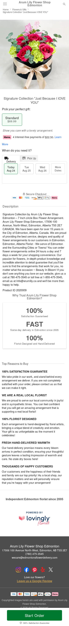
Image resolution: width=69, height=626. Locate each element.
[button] (61, 617)
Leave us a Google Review (34, 581)
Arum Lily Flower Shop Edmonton (35, 4)
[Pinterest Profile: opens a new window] (34, 569)
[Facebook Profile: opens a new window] (26, 569)
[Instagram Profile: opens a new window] (18, 569)
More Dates (58, 168)
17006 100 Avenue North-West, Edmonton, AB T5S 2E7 (34, 550)
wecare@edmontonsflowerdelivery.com (34, 557)
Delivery (11, 161)
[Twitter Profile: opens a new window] (50, 569)
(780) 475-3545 (34, 554)
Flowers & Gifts (19, 9)
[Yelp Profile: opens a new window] (42, 569)
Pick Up (31, 158)
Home (6, 9)
